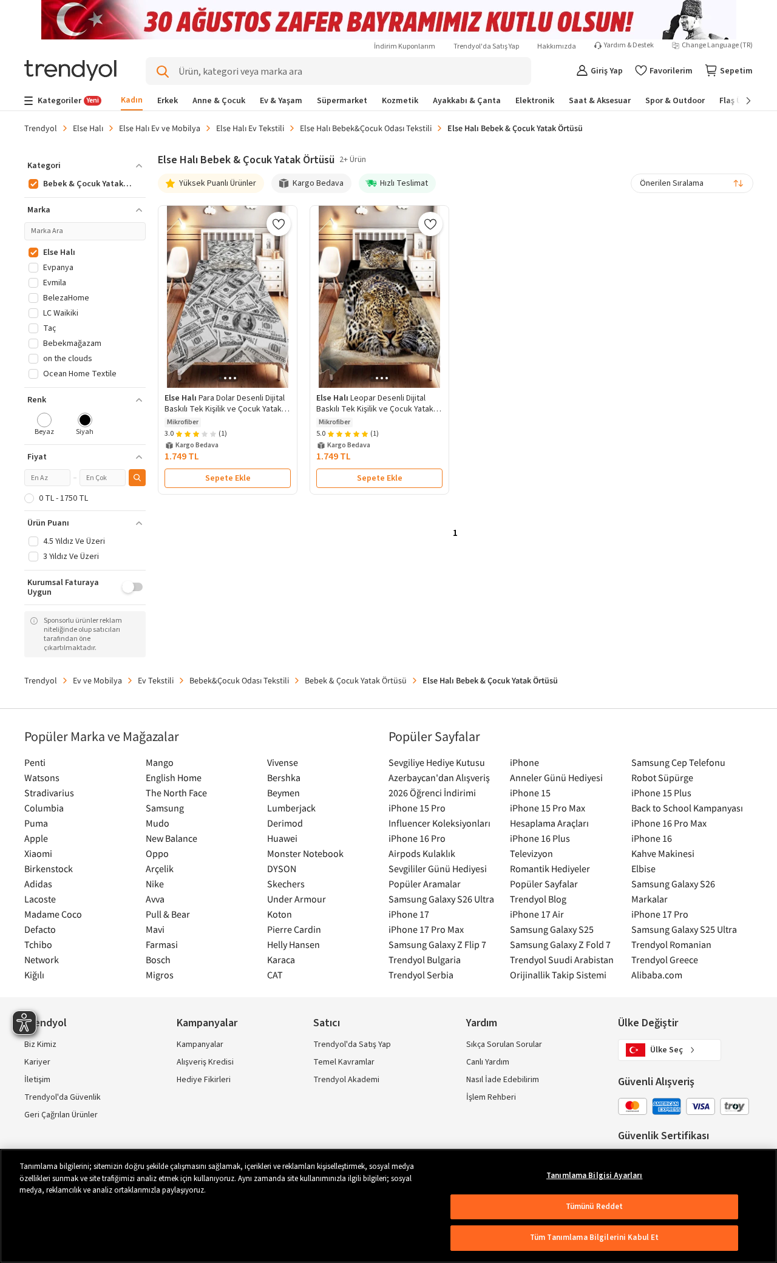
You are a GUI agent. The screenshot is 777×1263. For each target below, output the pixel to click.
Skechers (286, 884)
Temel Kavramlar (344, 1062)
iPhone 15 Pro (417, 808)
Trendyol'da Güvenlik (62, 1097)
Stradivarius (49, 793)
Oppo (157, 853)
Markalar (649, 899)
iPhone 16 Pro (417, 838)
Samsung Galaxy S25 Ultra (684, 929)
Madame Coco (53, 914)
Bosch (158, 959)
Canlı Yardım (487, 1062)
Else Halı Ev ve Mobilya (159, 128)
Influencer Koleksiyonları (439, 823)
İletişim (37, 1080)
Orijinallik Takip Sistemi (558, 975)
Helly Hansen (293, 944)
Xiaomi (38, 853)
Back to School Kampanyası (687, 808)
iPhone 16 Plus (540, 838)
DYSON (281, 868)
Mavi (155, 929)
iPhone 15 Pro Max (547, 808)
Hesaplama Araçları (549, 823)
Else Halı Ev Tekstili (250, 128)
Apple (36, 838)
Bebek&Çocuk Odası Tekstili (239, 680)
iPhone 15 (530, 793)
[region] (388, 1206)
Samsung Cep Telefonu (678, 762)
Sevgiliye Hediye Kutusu (436, 762)
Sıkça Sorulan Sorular (504, 1044)
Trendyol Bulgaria (424, 959)
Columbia (44, 808)
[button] (85, 166)
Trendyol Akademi (346, 1080)
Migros (160, 975)
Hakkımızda (556, 46)
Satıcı (326, 1023)
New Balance (171, 838)
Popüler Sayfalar (544, 884)
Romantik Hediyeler (550, 868)
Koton (279, 914)
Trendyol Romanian (671, 944)
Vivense (282, 762)
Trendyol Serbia (420, 975)
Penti (35, 762)
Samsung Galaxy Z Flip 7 (437, 944)
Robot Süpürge (662, 777)
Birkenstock (48, 868)
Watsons (41, 777)
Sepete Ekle (228, 478)
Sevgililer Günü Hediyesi (437, 868)
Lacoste (40, 899)
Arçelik (160, 868)
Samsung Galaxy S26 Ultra (441, 899)
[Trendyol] (70, 71)
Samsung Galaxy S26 (673, 884)
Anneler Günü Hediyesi (556, 777)
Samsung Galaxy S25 (552, 929)
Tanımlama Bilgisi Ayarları (594, 1175)
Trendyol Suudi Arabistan (562, 959)
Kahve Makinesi (662, 853)
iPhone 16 (651, 838)
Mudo (157, 823)
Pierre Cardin (294, 929)
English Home (174, 777)
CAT (275, 975)
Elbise (643, 868)
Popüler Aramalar (424, 884)
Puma (36, 823)
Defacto (40, 929)
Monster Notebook (305, 853)
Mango (160, 762)
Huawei (282, 838)
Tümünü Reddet (594, 1206)
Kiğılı (34, 975)
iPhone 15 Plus (661, 793)
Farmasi (162, 944)
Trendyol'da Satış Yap (486, 46)
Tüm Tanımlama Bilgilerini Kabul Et (594, 1237)
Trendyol (40, 128)
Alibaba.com (656, 975)
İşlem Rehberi (491, 1097)
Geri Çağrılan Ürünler (61, 1115)
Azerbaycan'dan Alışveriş (439, 777)
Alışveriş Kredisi (205, 1062)
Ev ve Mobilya (97, 680)
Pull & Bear (168, 914)
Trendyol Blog (538, 899)
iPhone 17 (408, 914)
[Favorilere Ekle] (278, 224)
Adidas (38, 884)
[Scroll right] (740, 100)
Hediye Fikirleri (204, 1080)
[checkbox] (44, 425)
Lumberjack (291, 808)
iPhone (524, 762)
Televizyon (531, 853)
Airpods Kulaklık (421, 853)
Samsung (165, 808)
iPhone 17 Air (537, 914)
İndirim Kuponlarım (404, 46)
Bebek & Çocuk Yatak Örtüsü (356, 680)
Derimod (285, 823)
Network (41, 959)
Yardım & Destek (629, 45)
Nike (155, 884)
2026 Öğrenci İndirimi (432, 793)
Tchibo (38, 944)
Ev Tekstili (156, 680)
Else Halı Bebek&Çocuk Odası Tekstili (366, 128)
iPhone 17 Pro (659, 914)
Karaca (281, 959)
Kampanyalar (200, 1044)
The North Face (176, 793)
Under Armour (296, 899)
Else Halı (88, 128)
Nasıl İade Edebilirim (502, 1080)
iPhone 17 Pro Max (426, 929)
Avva (155, 899)
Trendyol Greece (664, 959)
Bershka (283, 777)
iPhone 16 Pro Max (669, 823)
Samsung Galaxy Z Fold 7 (560, 944)
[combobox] (692, 183)
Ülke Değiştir (648, 1023)
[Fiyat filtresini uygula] (137, 477)
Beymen (283, 793)
